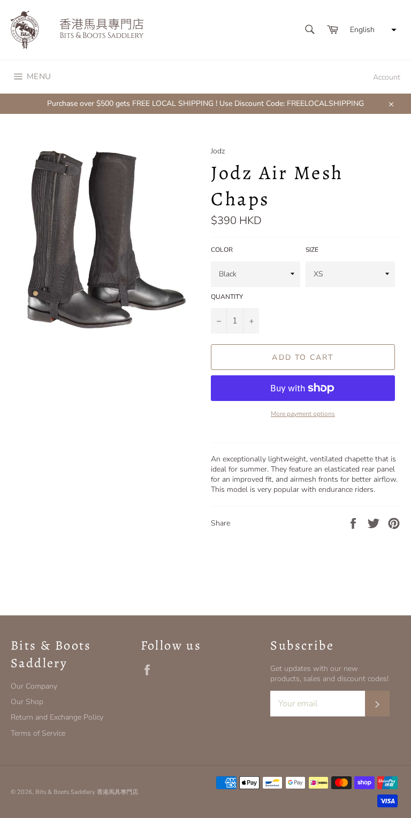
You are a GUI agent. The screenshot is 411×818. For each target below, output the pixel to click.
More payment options (303, 414)
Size (312, 249)
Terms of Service (38, 733)
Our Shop (27, 702)
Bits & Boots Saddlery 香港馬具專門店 (86, 792)
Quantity (227, 296)
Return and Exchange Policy (57, 717)
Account (386, 77)
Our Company (34, 686)
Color (222, 249)
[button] (372, 30)
